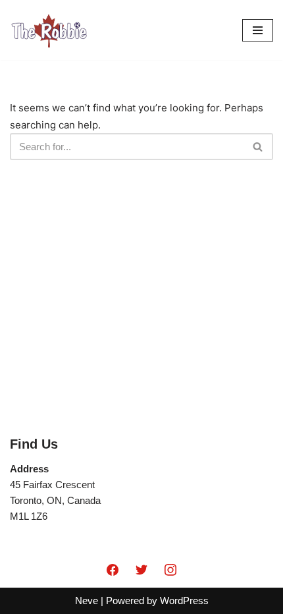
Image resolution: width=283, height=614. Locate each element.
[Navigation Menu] (257, 30)
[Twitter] (141, 570)
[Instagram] (170, 570)
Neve (86, 600)
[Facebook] (113, 570)
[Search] (258, 146)
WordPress (184, 600)
